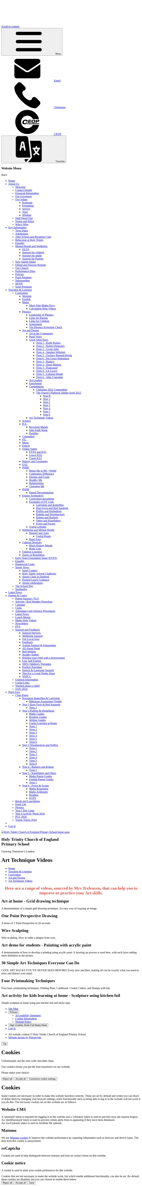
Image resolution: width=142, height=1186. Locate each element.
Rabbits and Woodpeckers (50, 514)
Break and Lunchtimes (27, 801)
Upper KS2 (35, 458)
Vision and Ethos (24, 221)
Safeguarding (22, 280)
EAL (25, 464)
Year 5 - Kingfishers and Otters (39, 773)
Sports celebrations (32, 582)
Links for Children (39, 321)
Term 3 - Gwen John (47, 349)
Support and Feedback (27, 629)
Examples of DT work (41, 501)
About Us (13, 183)
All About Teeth (31, 648)
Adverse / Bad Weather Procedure (33, 601)
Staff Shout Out (23, 218)
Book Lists (35, 548)
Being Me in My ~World (42, 470)
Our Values (21, 199)
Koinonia (27, 202)
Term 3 (33, 732)
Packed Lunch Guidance (35, 579)
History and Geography (35, 461)
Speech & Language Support (38, 670)
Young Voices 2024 (26, 819)
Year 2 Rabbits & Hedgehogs (38, 710)
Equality (19, 243)
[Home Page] (35, 832)
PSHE (25, 467)
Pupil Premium (23, 277)
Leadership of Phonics (41, 314)
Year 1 (46, 399)
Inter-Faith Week (38, 430)
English (26, 299)
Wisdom (26, 215)
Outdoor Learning (32, 551)
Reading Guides (38, 717)
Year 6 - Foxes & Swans (35, 785)
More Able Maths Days (42, 305)
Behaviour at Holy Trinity (29, 240)
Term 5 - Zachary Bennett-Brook (54, 355)
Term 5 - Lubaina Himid (49, 374)
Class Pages (21, 695)
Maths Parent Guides (40, 776)
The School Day (24, 586)
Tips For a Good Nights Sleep (38, 673)
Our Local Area (30, 639)
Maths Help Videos (25, 620)
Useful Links (22, 682)
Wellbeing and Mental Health (38, 529)
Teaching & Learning (20, 289)
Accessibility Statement (28, 1015)
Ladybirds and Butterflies (50, 505)
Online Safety (29, 448)
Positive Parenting (32, 667)
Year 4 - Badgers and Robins (38, 766)
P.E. (24, 439)
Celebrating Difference (41, 473)
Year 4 (46, 408)
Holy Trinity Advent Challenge (39, 573)
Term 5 (33, 738)
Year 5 (46, 411)
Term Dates (21, 230)
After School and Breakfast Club (33, 236)
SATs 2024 (21, 688)
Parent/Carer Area (39, 533)
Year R (47, 395)
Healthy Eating (30, 654)
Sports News (22, 567)
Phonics (26, 311)
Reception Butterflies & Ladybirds (41, 698)
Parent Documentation (41, 492)
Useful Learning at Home (43, 723)
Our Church (21, 268)
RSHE (25, 489)
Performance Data (25, 271)
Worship (26, 296)
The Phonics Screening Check (45, 327)
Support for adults (32, 255)
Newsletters (21, 623)
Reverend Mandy (38, 427)
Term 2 (33, 729)
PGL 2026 (21, 816)
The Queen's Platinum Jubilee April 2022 (58, 392)
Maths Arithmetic (38, 791)
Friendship (28, 205)
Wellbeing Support (32, 635)
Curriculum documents (41, 498)
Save (31, 1182)
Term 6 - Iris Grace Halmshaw (52, 358)
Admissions (21, 233)
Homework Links (25, 564)
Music (25, 442)
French (26, 445)
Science (26, 420)
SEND (19, 283)
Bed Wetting (29, 651)
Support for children (33, 252)
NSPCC (26, 676)
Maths (25, 302)
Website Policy (23, 1021)
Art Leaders (35, 380)
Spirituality (21, 589)
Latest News (15, 592)
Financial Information (27, 193)
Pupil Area (35, 539)
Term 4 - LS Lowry (46, 370)
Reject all (7, 1079)
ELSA (25, 249)
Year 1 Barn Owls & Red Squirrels (41, 704)
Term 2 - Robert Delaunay (50, 346)
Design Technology (33, 495)
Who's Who (21, 224)
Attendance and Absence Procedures (35, 611)
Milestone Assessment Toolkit (45, 701)
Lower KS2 (35, 455)
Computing (28, 436)
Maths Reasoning (38, 788)
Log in (12, 826)
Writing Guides (37, 720)
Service (26, 208)
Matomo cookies (19, 1137)
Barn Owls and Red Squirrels (52, 508)
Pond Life (20, 804)
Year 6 (46, 414)
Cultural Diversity (32, 542)
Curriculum (21, 293)
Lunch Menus (22, 617)
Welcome (20, 187)
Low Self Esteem (31, 660)
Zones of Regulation (33, 554)
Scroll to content (10, 26)
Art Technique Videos (41, 417)
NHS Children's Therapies (36, 664)
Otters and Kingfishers (48, 520)
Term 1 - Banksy (45, 361)
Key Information (17, 227)
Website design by (24, 1037)
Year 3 (46, 405)
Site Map (13, 1008)
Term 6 (33, 741)
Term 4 (33, 735)
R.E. (24, 423)
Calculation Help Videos (42, 308)
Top (4, 1043)
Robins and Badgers (47, 517)
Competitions (36, 386)
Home (11, 180)
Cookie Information (26, 1018)
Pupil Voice (35, 336)
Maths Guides (36, 713)
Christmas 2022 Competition (51, 389)
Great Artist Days (38, 339)
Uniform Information (26, 679)
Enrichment (35, 383)
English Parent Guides (41, 779)
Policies (19, 274)
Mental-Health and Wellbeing (31, 246)
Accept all (21, 1079)
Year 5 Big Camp (24, 810)
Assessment (35, 324)
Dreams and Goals (39, 476)
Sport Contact (29, 570)
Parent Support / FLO (27, 598)
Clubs (18, 607)
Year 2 (46, 402)
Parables (33, 433)
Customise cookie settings (42, 1079)
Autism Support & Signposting (39, 645)
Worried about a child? (27, 685)
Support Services (31, 632)
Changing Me (36, 486)
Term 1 (33, 707)
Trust (25, 211)
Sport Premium (23, 286)
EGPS (32, 798)
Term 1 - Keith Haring (48, 342)
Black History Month (40, 545)
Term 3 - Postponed (46, 367)
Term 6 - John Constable (49, 377)
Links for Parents (38, 317)
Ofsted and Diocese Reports (30, 264)
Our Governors (23, 196)
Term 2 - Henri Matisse (48, 364)
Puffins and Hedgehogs (49, 511)
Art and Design (30, 330)
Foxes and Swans (45, 523)
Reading (33, 794)
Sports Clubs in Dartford (35, 576)
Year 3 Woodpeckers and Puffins (40, 745)
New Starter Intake (25, 261)
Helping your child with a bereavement (43, 657)
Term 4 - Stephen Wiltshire (50, 352)
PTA (17, 626)
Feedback (27, 642)
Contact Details (23, 190)
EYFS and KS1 (37, 452)
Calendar (20, 604)
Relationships (36, 483)
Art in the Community (41, 333)
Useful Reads (43, 536)
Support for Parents (32, 258)
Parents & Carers (17, 595)
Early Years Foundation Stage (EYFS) (36, 558)
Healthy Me (35, 480)
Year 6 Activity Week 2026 (30, 813)
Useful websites (37, 526)
